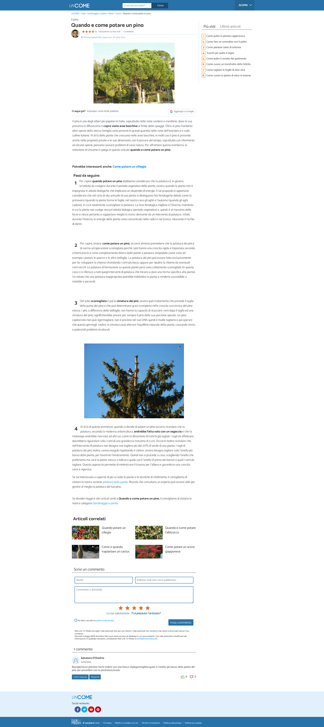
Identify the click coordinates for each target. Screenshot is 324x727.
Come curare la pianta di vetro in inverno (228, 75)
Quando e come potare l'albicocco (180, 530)
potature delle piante (115, 482)
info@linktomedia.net (147, 639)
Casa (83, 13)
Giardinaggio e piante (96, 13)
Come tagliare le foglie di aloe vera (225, 70)
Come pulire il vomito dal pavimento (226, 58)
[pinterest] (98, 709)
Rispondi (95, 677)
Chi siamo (107, 723)
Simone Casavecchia (92, 37)
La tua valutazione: (118, 613)
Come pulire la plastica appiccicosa (225, 36)
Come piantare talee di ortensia (223, 47)
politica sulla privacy (105, 620)
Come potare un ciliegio (129, 166)
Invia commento (180, 622)
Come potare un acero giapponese (180, 549)
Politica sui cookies (193, 723)
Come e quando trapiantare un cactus (115, 549)
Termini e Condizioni (151, 723)
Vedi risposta (80, 677)
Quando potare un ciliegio (114, 530)
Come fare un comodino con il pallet (226, 41)
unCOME (75, 13)
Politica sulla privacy (172, 723)
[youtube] (91, 709)
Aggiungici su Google (183, 111)
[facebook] (78, 709)
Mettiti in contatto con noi (126, 723)
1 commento (128, 31)
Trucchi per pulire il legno (220, 53)
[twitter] (84, 709)
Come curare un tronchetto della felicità (228, 64)
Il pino (118, 13)
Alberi (110, 13)
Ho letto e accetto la (96, 620)
